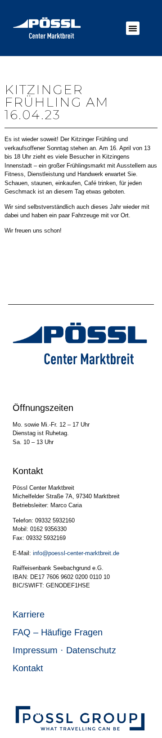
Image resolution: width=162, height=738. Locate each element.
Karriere (29, 614)
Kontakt (28, 668)
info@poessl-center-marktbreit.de (76, 553)
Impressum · (39, 650)
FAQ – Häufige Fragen (58, 632)
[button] (133, 28)
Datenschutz (91, 650)
